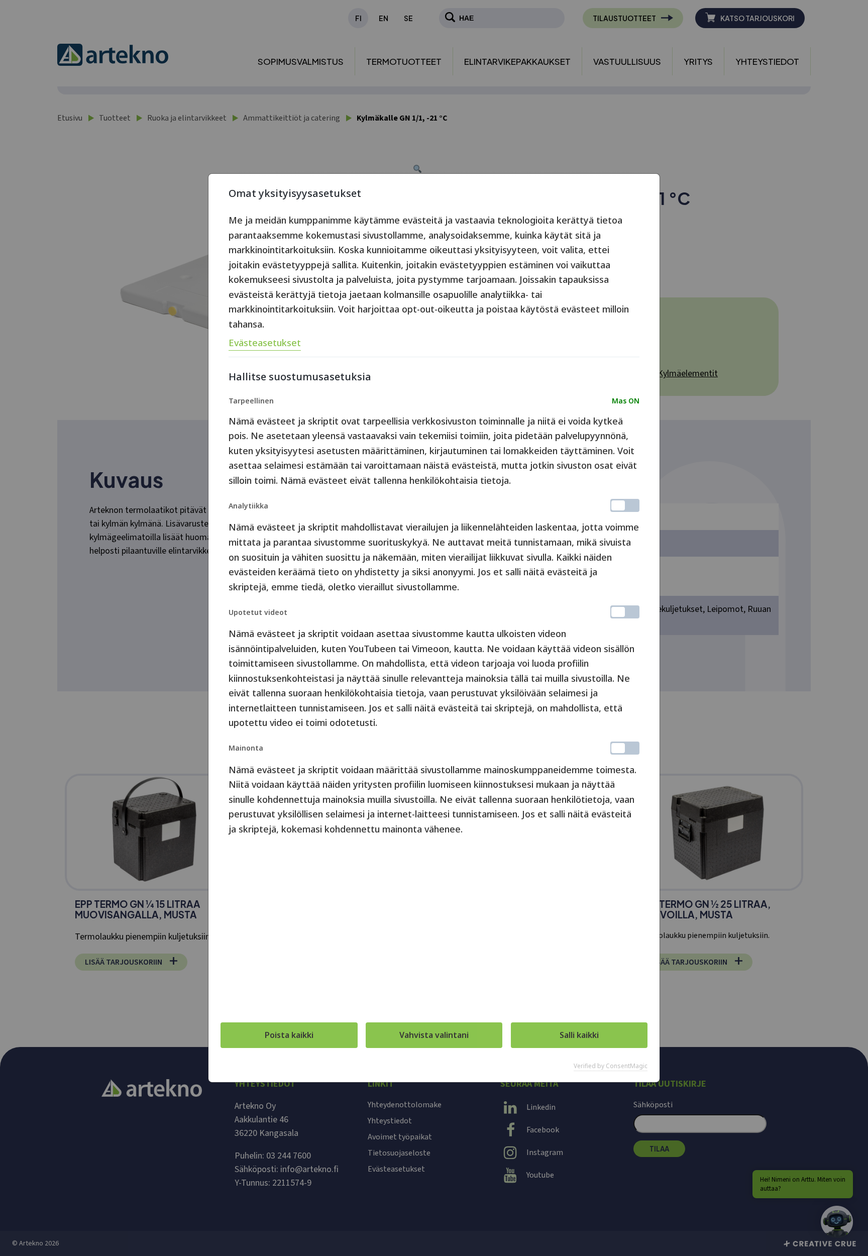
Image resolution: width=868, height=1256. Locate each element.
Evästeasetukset (265, 343)
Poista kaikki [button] (289, 1034)
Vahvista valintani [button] (434, 1034)
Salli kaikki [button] (579, 1034)
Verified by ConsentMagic (610, 1066)
